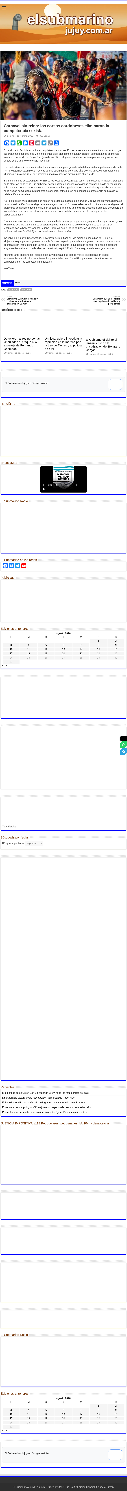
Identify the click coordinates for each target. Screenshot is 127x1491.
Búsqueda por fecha (13, 843)
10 (11, 649)
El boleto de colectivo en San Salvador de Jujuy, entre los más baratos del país (45, 1093)
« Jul (4, 665)
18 (28, 653)
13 (63, 649)
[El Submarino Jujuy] (63, 23)
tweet (18, 282)
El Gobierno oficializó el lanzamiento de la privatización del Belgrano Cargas (103, 345)
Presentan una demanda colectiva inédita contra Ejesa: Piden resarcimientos (44, 1112)
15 (98, 649)
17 (11, 653)
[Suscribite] (123, 744)
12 (46, 649)
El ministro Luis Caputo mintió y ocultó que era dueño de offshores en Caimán (22, 300)
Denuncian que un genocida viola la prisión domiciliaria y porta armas (106, 300)
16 (115, 649)
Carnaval (13, 290)
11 (28, 649)
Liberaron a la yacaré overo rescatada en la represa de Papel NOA (38, 1097)
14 (81, 649)
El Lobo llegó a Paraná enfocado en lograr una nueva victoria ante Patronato (44, 1102)
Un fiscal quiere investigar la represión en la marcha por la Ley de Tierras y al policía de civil (63, 343)
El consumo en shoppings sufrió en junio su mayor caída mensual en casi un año (46, 1107)
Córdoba (26, 290)
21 (81, 653)
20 (63, 653)
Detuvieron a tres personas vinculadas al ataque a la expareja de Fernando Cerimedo (22, 343)
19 (46, 653)
